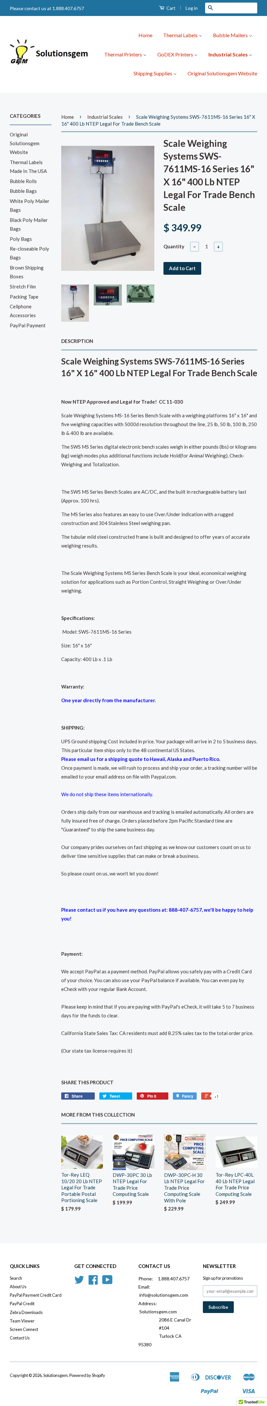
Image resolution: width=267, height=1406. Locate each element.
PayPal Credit (22, 1303)
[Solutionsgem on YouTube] (107, 1282)
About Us (18, 1286)
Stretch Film (23, 286)
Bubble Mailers (231, 35)
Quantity (173, 246)
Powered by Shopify (87, 1375)
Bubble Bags (23, 191)
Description (77, 341)
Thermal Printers (123, 54)
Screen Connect (24, 1329)
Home (145, 35)
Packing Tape (24, 297)
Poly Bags (21, 239)
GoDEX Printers (175, 54)
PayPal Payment (28, 325)
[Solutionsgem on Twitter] (79, 1282)
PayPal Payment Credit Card (36, 1295)
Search (16, 1278)
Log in (192, 8)
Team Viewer (22, 1320)
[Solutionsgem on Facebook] (93, 1282)
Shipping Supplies (153, 73)
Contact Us (20, 1337)
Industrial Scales (228, 54)
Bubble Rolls (23, 181)
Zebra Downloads (26, 1312)
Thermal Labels (181, 35)
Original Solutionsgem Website (222, 73)
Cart (170, 8)
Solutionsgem (55, 1375)
